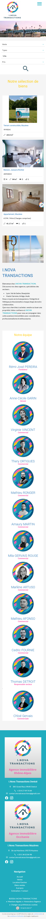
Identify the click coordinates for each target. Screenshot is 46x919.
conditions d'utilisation (17, 916)
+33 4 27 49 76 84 (24, 790)
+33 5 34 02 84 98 (24, 854)
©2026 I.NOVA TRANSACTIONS (23, 898)
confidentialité (37, 914)
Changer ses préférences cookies (24, 904)
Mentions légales (15, 901)
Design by (26, 908)
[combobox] (23, 44)
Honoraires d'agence (32, 901)
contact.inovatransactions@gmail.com (24, 793)
